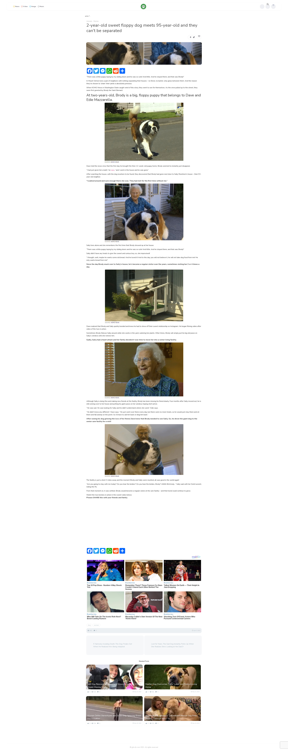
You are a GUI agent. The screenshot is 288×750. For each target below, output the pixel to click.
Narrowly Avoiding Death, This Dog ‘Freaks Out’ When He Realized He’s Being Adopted (112, 645)
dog (89, 625)
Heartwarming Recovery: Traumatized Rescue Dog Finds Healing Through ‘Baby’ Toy (171, 717)
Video (25, 6)
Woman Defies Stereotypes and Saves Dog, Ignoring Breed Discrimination (114, 717)
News (17, 6)
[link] (199, 37)
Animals (89, 21)
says (113, 170)
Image (33, 6)
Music (42, 6)
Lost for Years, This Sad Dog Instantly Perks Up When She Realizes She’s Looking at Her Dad (172, 645)
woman (96, 625)
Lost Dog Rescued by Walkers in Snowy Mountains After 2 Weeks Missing (114, 685)
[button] (192, 37)
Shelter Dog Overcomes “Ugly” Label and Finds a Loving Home (171, 685)
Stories (96, 21)
